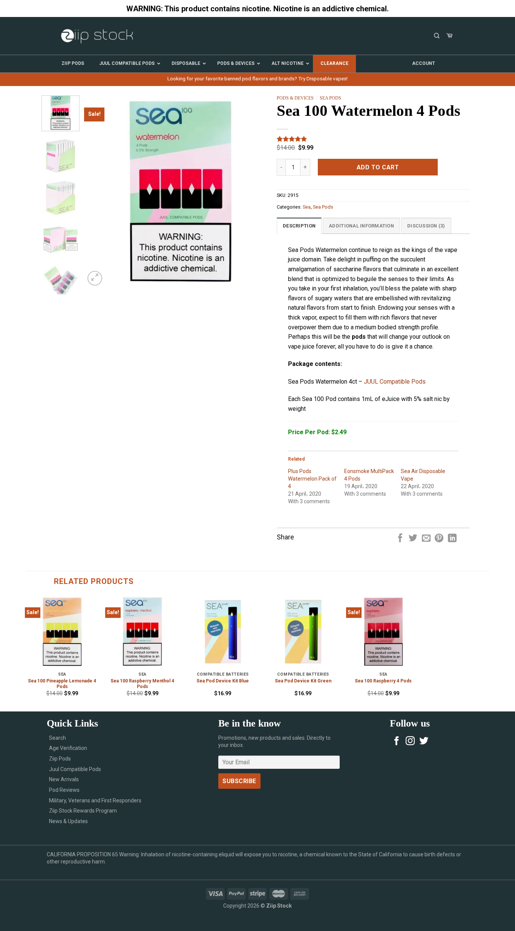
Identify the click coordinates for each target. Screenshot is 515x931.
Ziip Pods (60, 759)
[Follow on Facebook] (396, 741)
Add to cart (378, 167)
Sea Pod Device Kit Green (303, 681)
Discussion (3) (426, 226)
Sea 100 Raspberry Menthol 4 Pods (142, 684)
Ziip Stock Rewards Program (83, 811)
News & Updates (68, 821)
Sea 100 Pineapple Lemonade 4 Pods (62, 684)
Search (57, 738)
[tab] (299, 226)
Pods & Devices (295, 98)
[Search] (437, 36)
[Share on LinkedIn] (452, 539)
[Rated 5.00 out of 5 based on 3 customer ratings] (373, 139)
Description (299, 226)
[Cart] (449, 36)
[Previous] (98, 191)
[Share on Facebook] (400, 539)
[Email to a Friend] (426, 539)
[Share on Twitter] (413, 539)
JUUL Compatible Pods (395, 381)
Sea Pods (330, 98)
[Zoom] (94, 278)
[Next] (263, 191)
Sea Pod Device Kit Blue (222, 681)
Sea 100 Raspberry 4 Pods (383, 681)
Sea (307, 207)
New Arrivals (64, 779)
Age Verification (68, 748)
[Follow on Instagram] (410, 741)
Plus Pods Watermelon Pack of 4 (312, 478)
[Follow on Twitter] (423, 741)
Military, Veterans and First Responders (95, 800)
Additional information (361, 226)
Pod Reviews (64, 790)
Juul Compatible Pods (75, 769)
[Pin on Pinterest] (439, 539)
